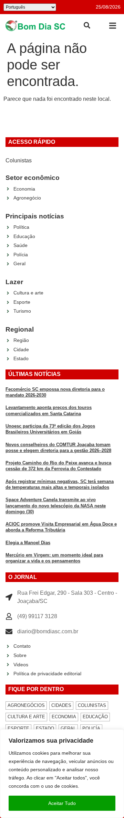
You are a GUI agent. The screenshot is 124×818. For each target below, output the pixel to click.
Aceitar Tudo (62, 803)
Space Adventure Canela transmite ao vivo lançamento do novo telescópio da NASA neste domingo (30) (56, 505)
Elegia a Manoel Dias (28, 542)
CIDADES (61, 705)
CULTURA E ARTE (26, 716)
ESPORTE (18, 728)
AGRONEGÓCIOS (26, 705)
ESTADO (45, 728)
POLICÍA (91, 728)
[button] (112, 26)
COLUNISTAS (92, 705)
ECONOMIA (64, 716)
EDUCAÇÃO (95, 716)
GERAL (68, 728)
